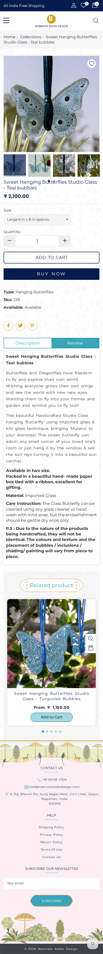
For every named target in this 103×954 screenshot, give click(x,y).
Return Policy (51, 842)
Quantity (12, 231)
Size (7, 210)
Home (10, 37)
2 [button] (47, 731)
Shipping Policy (51, 827)
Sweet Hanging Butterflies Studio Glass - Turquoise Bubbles (51, 696)
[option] (51, 662)
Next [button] (95, 165)
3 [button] (51, 731)
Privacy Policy (51, 834)
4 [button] (56, 731)
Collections (30, 37)
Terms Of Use (52, 849)
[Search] (95, 21)
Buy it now (51, 274)
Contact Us (51, 857)
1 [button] (43, 731)
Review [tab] (75, 343)
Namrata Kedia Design (58, 949)
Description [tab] (27, 343)
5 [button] (60, 731)
